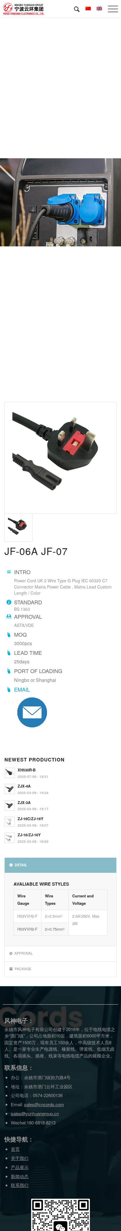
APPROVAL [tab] (23, 953)
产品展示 (19, 1167)
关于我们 (19, 1158)
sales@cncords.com (44, 1104)
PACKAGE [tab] (23, 968)
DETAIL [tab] (21, 864)
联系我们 (19, 1185)
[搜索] (74, 9)
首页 (15, 1149)
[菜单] (110, 9)
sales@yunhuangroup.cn (35, 1113)
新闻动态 (19, 1176)
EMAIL (22, 689)
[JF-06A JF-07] (60, 458)
